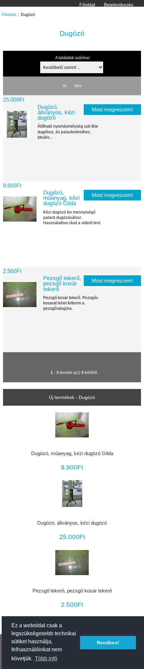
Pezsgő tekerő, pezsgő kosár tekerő (62, 283)
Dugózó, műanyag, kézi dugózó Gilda (61, 198)
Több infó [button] (46, 658)
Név (78, 86)
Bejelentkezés (118, 4)
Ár (65, 86)
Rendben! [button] (108, 642)
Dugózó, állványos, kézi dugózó (56, 112)
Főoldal (87, 4)
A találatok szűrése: (72, 57)
